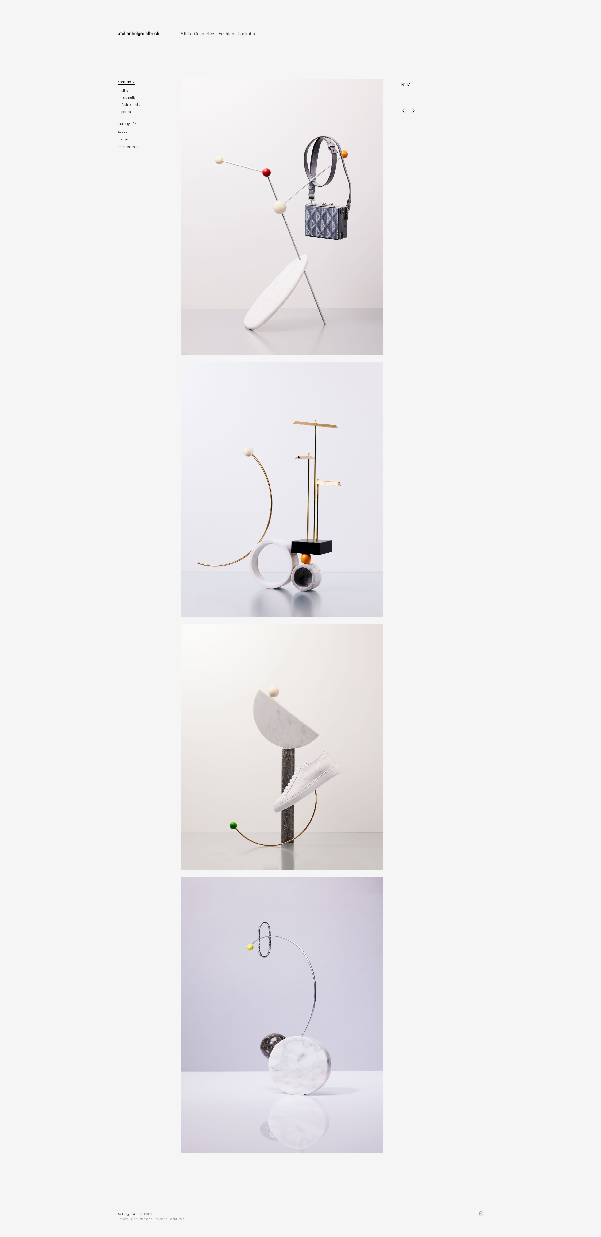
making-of (126, 123)
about (122, 131)
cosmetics (129, 97)
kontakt (124, 139)
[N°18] (403, 110)
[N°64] (413, 110)
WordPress (177, 1219)
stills (124, 90)
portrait (127, 111)
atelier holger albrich (138, 33)
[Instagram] (481, 1214)
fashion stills (130, 104)
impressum (126, 147)
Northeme (146, 1219)
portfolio (124, 82)
